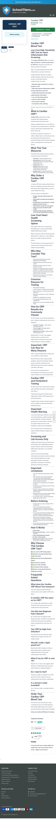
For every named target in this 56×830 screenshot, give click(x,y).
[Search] (50, 15)
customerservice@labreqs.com (38, 793)
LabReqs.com (14, 814)
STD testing (31, 775)
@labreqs (32, 791)
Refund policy (5, 783)
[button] (34, 23)
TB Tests (30, 773)
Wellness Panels (32, 777)
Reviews (3, 791)
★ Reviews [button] (54, 417)
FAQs (2, 793)
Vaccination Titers (32, 771)
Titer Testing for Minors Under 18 (9, 775)
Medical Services (5, 779)
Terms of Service (5, 781)
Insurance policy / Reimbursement (10, 777)
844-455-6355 (33, 796)
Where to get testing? (6, 771)
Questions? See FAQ (34, 38)
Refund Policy (5, 796)
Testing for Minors (6, 773)
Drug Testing (31, 781)
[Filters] (32, 728)
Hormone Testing (32, 779)
